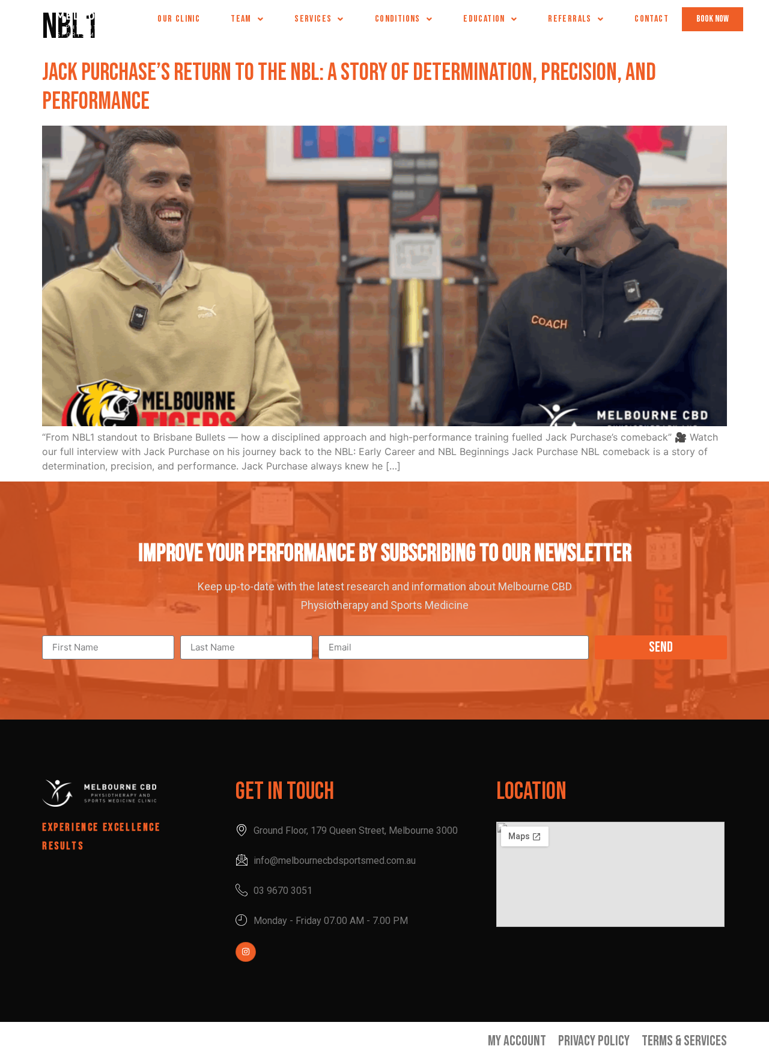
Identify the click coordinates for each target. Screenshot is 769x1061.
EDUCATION (484, 19)
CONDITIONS (398, 19)
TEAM (241, 19)
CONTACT (651, 19)
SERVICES (313, 19)
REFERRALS (570, 19)
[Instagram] (246, 952)
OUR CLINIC (178, 19)
